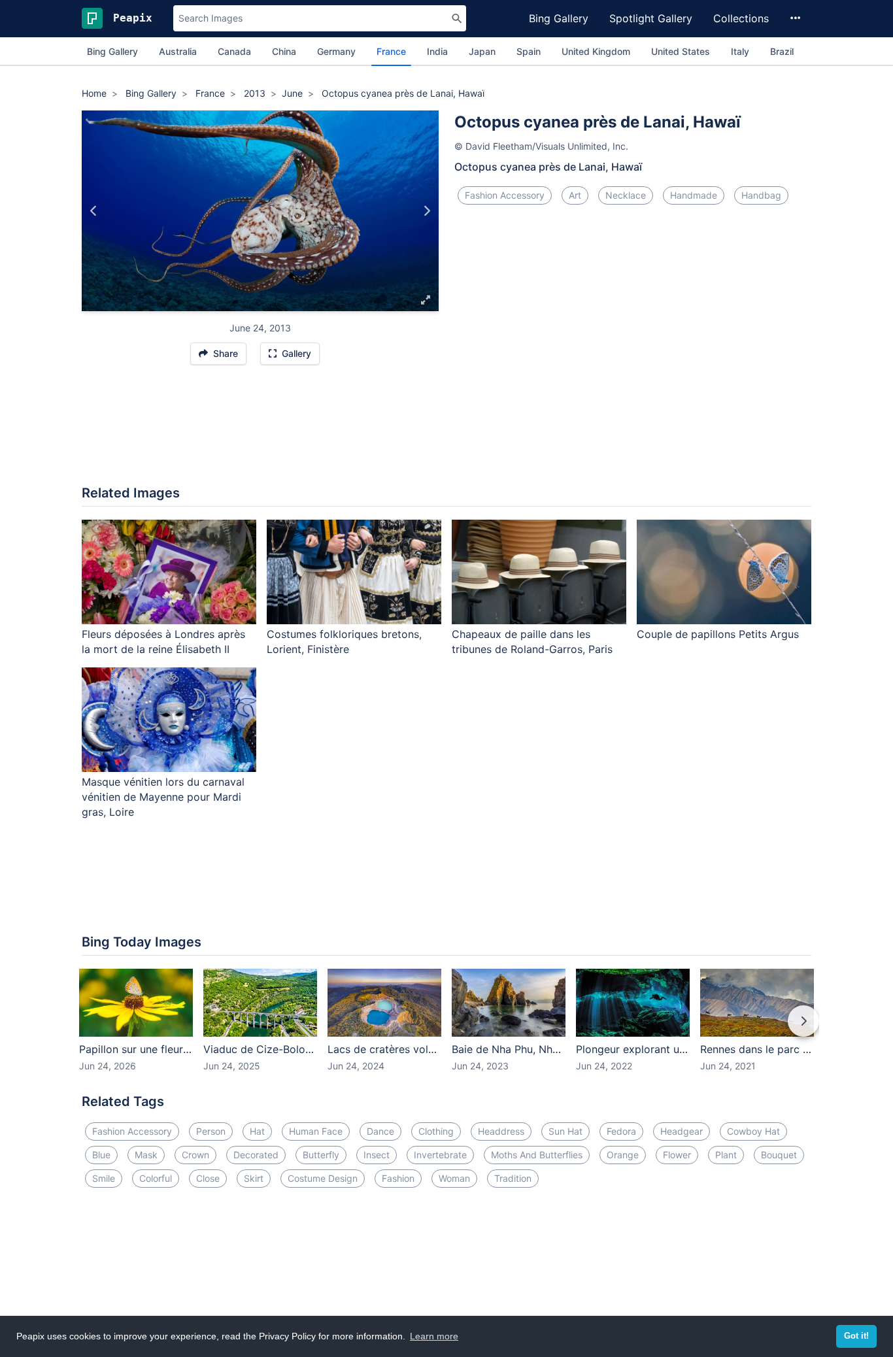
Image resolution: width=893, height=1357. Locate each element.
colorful (155, 1178)
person (211, 1131)
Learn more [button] (434, 1336)
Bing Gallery (558, 18)
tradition (512, 1178)
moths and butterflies (536, 1154)
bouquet (779, 1154)
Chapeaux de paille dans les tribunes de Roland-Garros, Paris (532, 642)
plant (726, 1154)
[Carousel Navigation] (446, 1030)
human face (316, 1131)
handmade (693, 195)
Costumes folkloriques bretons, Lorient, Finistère (344, 642)
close (208, 1178)
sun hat (565, 1131)
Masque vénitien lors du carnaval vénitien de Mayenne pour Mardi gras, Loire (163, 796)
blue (101, 1154)
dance (380, 1131)
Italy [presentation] (740, 51)
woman (454, 1178)
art (575, 195)
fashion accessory (505, 195)
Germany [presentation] (336, 51)
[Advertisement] (446, 431)
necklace (625, 195)
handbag (761, 195)
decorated (255, 1154)
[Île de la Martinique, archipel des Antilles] (426, 211)
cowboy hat (753, 1131)
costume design (323, 1178)
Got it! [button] (856, 1336)
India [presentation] (437, 51)
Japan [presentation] (482, 51)
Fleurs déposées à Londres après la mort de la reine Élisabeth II (163, 642)
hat (257, 1131)
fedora (621, 1131)
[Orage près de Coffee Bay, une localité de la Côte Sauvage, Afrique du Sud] (94, 211)
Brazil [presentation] (782, 51)
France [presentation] (391, 51)
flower (677, 1154)
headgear (681, 1131)
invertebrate (440, 1154)
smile (103, 1178)
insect (376, 1154)
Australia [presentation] (178, 51)
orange (623, 1154)
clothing (436, 1131)
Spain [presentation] (528, 51)
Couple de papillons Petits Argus (718, 634)
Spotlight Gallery (650, 18)
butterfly (321, 1154)
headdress (501, 1131)
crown (195, 1154)
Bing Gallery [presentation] (112, 51)
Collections (741, 18)
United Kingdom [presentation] (596, 51)
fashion (398, 1178)
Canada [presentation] (234, 51)
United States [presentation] (680, 51)
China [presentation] (284, 51)
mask (146, 1154)
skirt (253, 1178)
